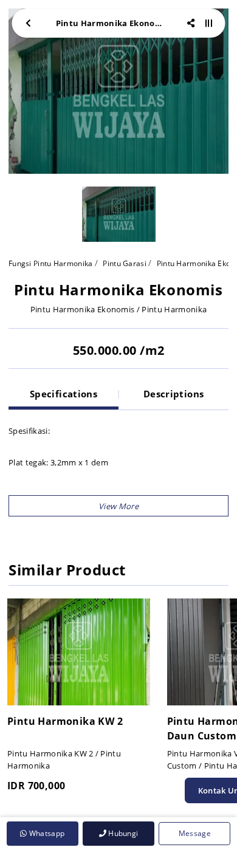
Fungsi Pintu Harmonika (51, 263)
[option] (118, 91)
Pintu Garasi (124, 263)
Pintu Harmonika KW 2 (65, 721)
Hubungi (122, 833)
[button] (118, 505)
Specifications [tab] (63, 394)
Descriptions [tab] (173, 394)
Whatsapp (45, 833)
